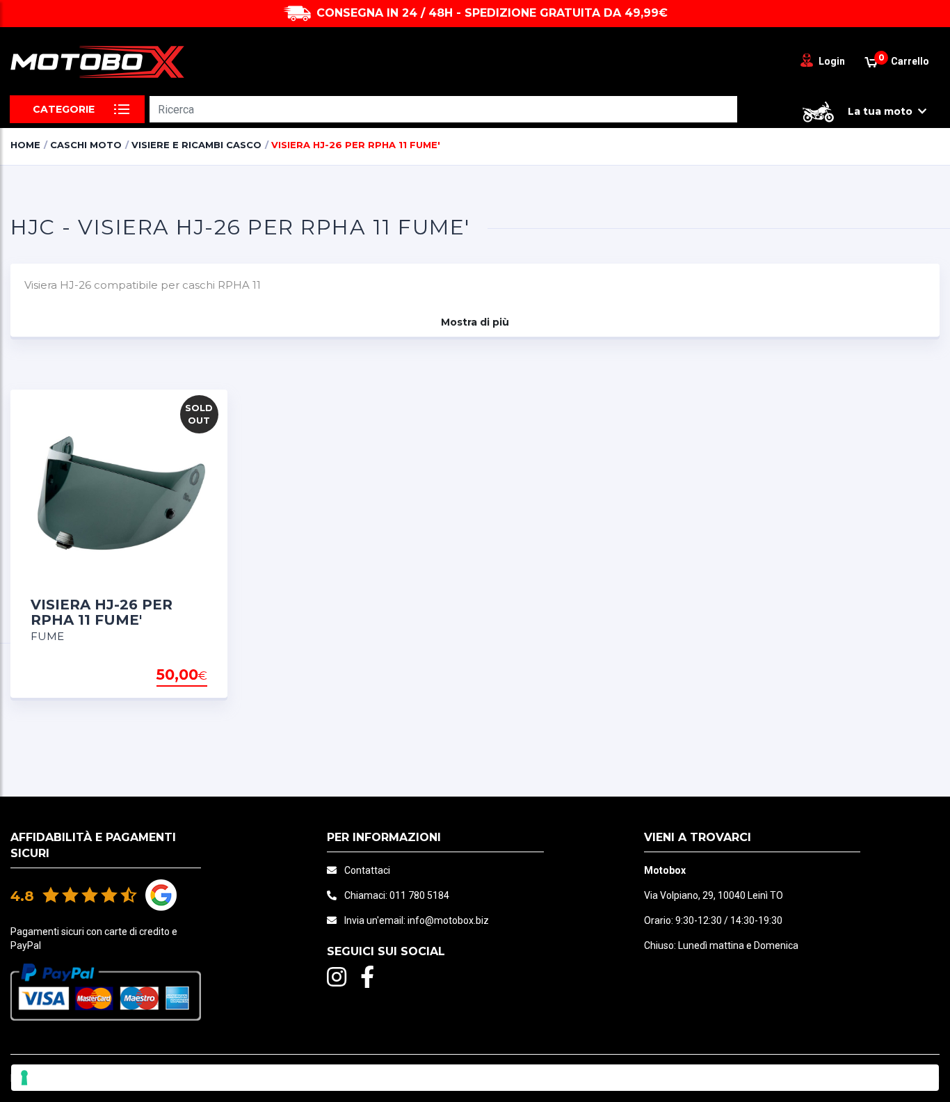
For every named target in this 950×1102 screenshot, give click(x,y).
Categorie (64, 109)
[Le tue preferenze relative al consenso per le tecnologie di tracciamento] (475, 1077)
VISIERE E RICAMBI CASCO (196, 144)
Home (25, 144)
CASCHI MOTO (86, 144)
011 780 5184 (419, 895)
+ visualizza (171, 675)
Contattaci (367, 870)
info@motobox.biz (448, 920)
